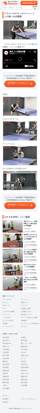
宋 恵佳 (23, 361)
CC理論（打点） (26, 311)
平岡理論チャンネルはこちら (18, 84)
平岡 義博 (6, 337)
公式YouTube (27, 3)
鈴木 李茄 (6, 355)
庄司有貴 (6, 367)
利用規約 (6, 399)
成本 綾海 (24, 382)
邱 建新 (23, 337)
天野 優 (5, 373)
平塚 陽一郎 (6, 343)
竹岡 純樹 (6, 358)
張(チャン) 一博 (26, 343)
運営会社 (6, 402)
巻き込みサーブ (26, 314)
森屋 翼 (5, 361)
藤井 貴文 (24, 340)
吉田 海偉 (6, 379)
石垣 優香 (24, 385)
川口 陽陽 (6, 388)
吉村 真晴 (6, 364)
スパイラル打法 (8, 320)
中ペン (5, 308)
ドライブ (24, 305)
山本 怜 (23, 352)
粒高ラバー (24, 302)
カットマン (6, 314)
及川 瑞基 (24, 349)
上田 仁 (5, 385)
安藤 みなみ (25, 355)
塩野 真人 (24, 370)
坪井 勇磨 (6, 349)
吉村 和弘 (24, 364)
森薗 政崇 (24, 346)
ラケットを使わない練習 (29, 317)
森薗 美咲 (24, 379)
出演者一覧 (12, 334)
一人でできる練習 (9, 311)
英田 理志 (6, 382)
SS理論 (5, 323)
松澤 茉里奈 (25, 367)
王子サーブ (6, 305)
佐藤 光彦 (6, 370)
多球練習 (24, 320)
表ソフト (6, 302)
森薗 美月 (24, 376)
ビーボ (23, 358)
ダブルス (24, 326)
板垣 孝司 (6, 340)
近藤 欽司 (6, 376)
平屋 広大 (6, 346)
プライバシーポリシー (28, 399)
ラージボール (7, 299)
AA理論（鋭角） (26, 308)
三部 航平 (6, 352)
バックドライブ (8, 326)
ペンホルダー (7, 317)
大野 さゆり (25, 373)
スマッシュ (24, 299)
